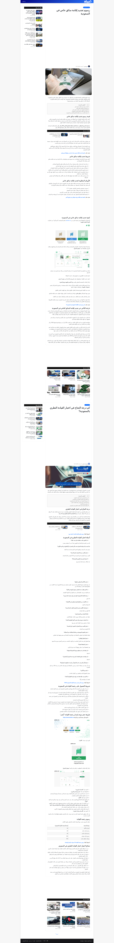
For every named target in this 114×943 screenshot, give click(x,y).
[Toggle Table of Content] (87, 105)
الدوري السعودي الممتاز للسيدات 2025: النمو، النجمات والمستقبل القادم (30, 18)
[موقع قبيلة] (88, 1)
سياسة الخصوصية (25, 940)
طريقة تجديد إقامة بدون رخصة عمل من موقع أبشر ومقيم (73, 153)
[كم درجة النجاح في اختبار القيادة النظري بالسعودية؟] (53, 373)
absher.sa (68, 220)
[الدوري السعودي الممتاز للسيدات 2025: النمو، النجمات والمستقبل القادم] (39, 19)
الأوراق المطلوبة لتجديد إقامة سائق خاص (80, 109)
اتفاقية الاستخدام (39, 940)
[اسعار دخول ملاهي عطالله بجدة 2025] (39, 45)
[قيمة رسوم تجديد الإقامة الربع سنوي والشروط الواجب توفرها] (83, 389)
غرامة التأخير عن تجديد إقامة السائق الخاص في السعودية (77, 112)
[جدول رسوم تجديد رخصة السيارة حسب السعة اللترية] (68, 373)
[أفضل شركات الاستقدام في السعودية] (86, 135)
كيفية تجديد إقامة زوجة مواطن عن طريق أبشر (75, 197)
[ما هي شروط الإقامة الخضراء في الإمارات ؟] (53, 389)
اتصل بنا (34, 940)
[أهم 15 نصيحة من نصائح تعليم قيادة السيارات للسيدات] (68, 389)
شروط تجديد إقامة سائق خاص (82, 108)
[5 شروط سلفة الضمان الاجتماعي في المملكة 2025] (39, 40)
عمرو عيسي (86, 66)
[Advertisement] (68, 40)
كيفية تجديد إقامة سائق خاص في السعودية (80, 111)
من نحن (30, 940)
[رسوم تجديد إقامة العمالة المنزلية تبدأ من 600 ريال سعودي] (83, 374)
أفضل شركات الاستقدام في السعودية (76, 133)
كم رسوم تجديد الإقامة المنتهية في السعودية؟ (75, 304)
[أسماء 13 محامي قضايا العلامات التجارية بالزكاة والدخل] (64, 134)
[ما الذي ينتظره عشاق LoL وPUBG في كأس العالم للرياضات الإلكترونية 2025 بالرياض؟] (39, 12)
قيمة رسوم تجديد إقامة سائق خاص (81, 106)
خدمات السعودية (86, 7)
